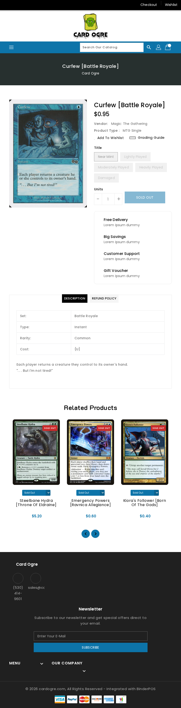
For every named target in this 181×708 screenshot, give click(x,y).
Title (98, 147)
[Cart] (168, 47)
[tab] (74, 298)
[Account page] (159, 47)
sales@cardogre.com (35, 587)
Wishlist (171, 4)
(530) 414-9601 (18, 593)
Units (98, 189)
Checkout (148, 4)
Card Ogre (90, 73)
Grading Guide (151, 137)
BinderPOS (146, 688)
